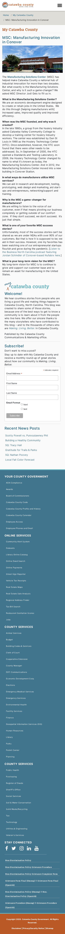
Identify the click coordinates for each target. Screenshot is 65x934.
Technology (11, 822)
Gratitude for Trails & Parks (21, 449)
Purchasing (11, 776)
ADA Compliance (14, 483)
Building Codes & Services (18, 646)
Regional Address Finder (17, 600)
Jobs (8, 619)
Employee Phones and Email (19, 528)
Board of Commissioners (17, 496)
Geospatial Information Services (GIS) (24, 724)
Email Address (14, 373)
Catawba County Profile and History (23, 509)
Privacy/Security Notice (33, 928)
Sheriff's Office (13, 789)
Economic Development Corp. (20, 678)
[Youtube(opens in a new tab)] (37, 849)
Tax (7, 816)
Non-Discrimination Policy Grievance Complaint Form (31, 874)
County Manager (14, 665)
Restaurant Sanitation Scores (20, 613)
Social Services (13, 796)
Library (9, 737)
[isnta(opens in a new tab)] (23, 849)
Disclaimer (16, 928)
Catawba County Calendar (18, 515)
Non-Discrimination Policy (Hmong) (23, 892)
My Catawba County (23, 15)
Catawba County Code (17, 502)
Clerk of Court (13, 652)
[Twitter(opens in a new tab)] (14, 849)
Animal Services (13, 633)
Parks (8, 744)
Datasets (10, 548)
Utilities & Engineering (16, 829)
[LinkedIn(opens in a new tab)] (30, 849)
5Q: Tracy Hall (13, 445)
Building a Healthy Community (23, 440)
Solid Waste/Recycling (17, 809)
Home (6, 15)
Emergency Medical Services (20, 691)
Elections (10, 685)
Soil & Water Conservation (18, 803)
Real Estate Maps (14, 587)
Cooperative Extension (17, 659)
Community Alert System (18, 541)
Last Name (11, 393)
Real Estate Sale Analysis (18, 593)
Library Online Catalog (17, 554)
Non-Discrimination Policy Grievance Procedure (28, 867)
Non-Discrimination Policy (18, 860)
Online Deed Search (15, 561)
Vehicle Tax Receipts (16, 580)
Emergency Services (16, 698)
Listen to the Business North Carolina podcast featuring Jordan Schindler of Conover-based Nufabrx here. (31, 252)
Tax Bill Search (13, 606)
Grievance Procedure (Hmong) (20, 903)
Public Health (12, 770)
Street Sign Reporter (16, 574)
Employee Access (14, 522)
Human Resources (14, 731)
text (25, 409)
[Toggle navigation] (60, 6)
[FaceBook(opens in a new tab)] (7, 849)
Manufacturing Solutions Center (26, 76)
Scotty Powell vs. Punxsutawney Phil (26, 435)
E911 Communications (16, 672)
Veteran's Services (15, 835)
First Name (11, 383)
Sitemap (49, 928)
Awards (9, 489)
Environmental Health (16, 704)
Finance (10, 717)
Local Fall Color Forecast (19, 459)
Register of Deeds (14, 783)
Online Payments (14, 567)
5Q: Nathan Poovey (16, 454)
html (26, 404)
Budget (9, 639)
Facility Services (14, 711)
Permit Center (12, 750)
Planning (10, 757)
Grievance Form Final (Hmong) (20, 881)
